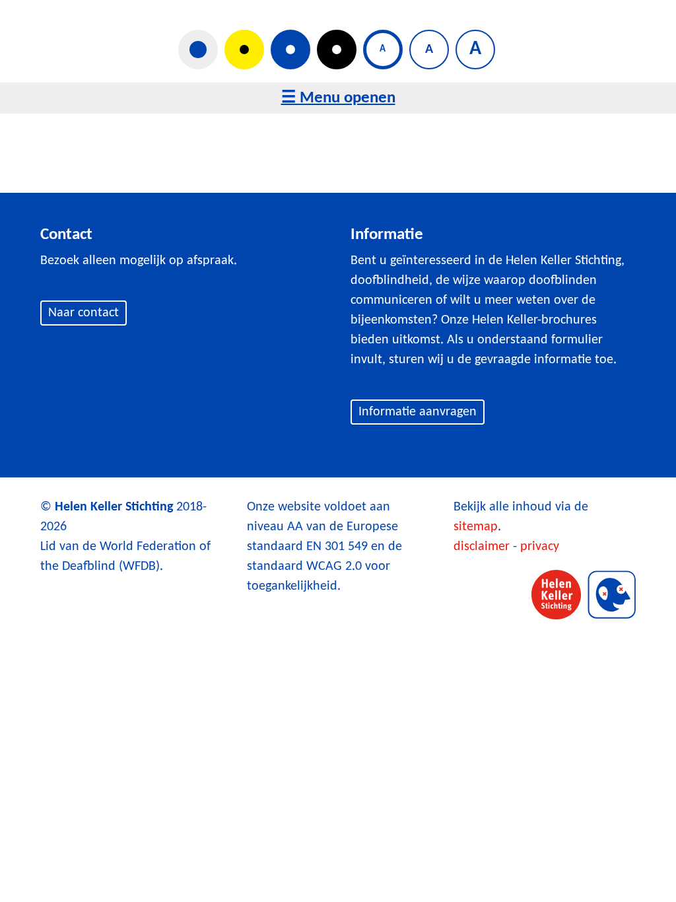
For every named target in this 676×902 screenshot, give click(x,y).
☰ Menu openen (338, 98)
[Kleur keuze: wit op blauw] (290, 49)
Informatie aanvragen (417, 412)
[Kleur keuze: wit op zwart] (336, 49)
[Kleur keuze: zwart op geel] (244, 49)
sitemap (476, 527)
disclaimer (482, 546)
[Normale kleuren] (198, 49)
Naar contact (83, 313)
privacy (539, 546)
